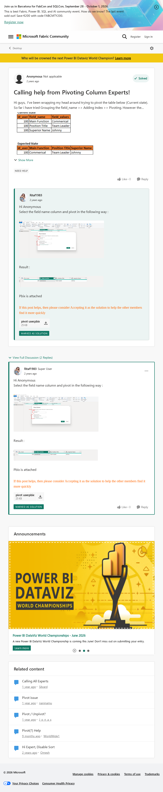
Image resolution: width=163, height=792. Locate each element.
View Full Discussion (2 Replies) (33, 357)
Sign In (148, 36)
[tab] (79, 650)
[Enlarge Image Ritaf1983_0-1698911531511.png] (61, 239)
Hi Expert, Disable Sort (38, 747)
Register (136, 36)
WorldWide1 (52, 736)
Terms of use (132, 774)
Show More (25, 160)
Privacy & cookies (109, 774)
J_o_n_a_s (45, 719)
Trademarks (152, 774)
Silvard (43, 687)
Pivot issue (30, 697)
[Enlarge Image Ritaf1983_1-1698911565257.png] (61, 281)
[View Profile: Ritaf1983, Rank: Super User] (18, 371)
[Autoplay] (74, 650)
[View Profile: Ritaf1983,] (23, 197)
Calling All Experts (35, 681)
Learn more (123, 58)
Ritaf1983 (36, 195)
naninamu (45, 703)
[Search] (124, 36)
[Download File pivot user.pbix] (46, 323)
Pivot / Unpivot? (34, 714)
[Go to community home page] (43, 36)
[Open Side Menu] (10, 36)
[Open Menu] (152, 48)
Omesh (45, 753)
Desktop (17, 48)
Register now (14, 22)
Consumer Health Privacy (58, 783)
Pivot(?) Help (31, 730)
